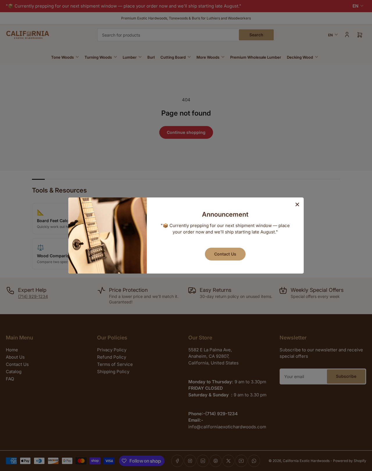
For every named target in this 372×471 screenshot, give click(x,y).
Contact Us (225, 253)
